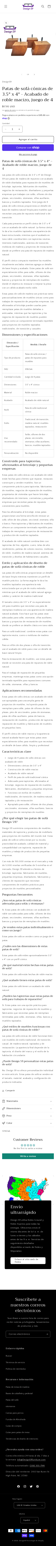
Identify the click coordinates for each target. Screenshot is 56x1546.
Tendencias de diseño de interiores (22, 1439)
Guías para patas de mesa (17, 1432)
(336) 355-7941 (37, 1465)
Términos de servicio (15, 1362)
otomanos (10, 1406)
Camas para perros (14, 1413)
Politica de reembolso (16, 1369)
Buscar (9, 1356)
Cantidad (5, 123)
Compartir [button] (10, 1090)
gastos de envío (10, 110)
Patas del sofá (12, 1400)
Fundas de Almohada (16, 1419)
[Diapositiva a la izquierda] (22, 74)
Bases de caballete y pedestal (19, 1393)
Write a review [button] (28, 1156)
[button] (6, 6)
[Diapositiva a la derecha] (34, 74)
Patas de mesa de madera (17, 1387)
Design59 (22, 1541)
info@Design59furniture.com (31, 1459)
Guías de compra (14, 1426)
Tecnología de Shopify (35, 1541)
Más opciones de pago (28, 154)
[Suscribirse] (47, 1334)
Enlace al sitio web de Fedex (26, 1260)
